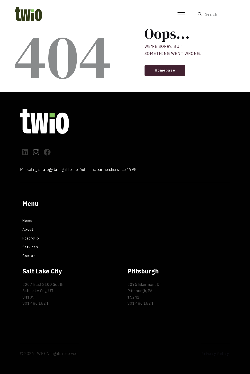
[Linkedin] (25, 152)
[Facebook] (47, 152)
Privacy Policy (215, 354)
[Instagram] (36, 152)
